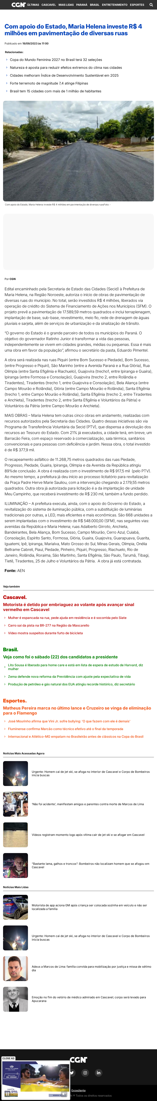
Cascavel (49, 4)
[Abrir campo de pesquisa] (151, 5)
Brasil (94, 4)
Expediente (78, 1090)
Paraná (81, 4)
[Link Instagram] (85, 1075)
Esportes (137, 4)
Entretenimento (115, 4)
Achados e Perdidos (50, 10)
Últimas (33, 4)
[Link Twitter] (72, 1075)
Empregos (90, 10)
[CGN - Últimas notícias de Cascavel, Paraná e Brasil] (18, 5)
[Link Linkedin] (98, 1075)
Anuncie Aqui (126, 10)
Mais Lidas (66, 4)
